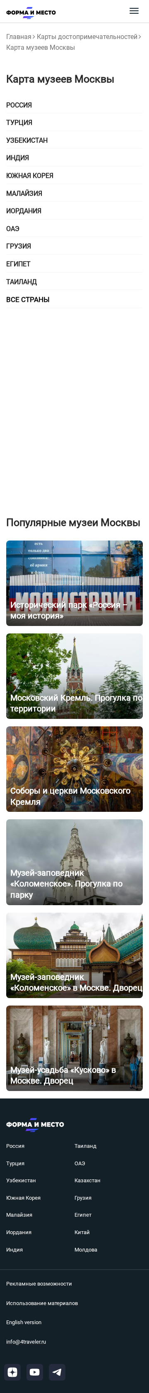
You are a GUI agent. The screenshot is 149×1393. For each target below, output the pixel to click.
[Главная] (28, 13)
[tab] (74, 105)
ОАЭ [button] (12, 229)
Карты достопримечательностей (87, 37)
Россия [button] (19, 105)
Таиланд (85, 1146)
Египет (82, 1215)
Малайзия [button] (24, 193)
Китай (82, 1232)
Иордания (18, 1232)
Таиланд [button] (21, 282)
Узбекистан (21, 1180)
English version (23, 1322)
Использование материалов (42, 1303)
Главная (18, 37)
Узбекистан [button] (27, 140)
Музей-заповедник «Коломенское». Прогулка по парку (66, 884)
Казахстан (87, 1180)
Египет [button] (18, 264)
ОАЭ (79, 1163)
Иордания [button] (23, 211)
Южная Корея (23, 1198)
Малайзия (19, 1215)
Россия (15, 1146)
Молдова (85, 1250)
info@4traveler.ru (26, 1342)
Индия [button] (17, 158)
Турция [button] (19, 123)
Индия (14, 1250)
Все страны (28, 299)
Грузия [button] (18, 246)
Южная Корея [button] (29, 176)
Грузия (82, 1198)
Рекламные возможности (39, 1284)
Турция (15, 1163)
